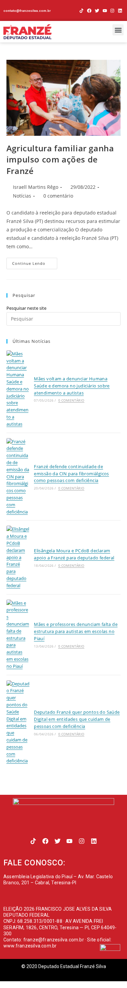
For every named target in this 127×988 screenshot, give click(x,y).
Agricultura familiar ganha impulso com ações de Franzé (60, 159)
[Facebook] (89, 10)
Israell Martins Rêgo (35, 187)
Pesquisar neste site (26, 308)
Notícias (22, 196)
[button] (118, 29)
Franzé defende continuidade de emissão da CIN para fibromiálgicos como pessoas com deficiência (71, 473)
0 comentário (58, 196)
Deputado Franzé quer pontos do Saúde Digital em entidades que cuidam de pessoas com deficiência (77, 719)
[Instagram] (112, 10)
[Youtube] (104, 10)
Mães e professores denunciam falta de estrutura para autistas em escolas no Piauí (76, 631)
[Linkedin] (120, 10)
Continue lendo (34, 262)
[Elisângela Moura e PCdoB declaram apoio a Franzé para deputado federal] (17, 557)
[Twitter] (97, 10)
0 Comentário (71, 400)
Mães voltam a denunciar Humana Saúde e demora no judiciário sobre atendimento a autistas (72, 386)
